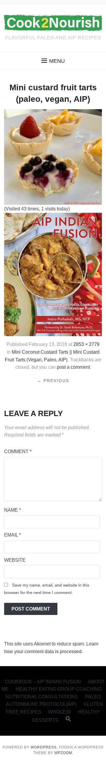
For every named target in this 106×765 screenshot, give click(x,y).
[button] (53, 61)
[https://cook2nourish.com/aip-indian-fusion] (53, 274)
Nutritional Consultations (42, 696)
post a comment (73, 367)
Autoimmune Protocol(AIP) (41, 704)
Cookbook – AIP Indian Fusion (43, 681)
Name (12, 510)
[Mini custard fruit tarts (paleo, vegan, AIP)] (53, 156)
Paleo (93, 696)
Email (12, 534)
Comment (18, 451)
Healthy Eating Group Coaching (59, 689)
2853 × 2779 (86, 344)
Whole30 (59, 711)
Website (15, 560)
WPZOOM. (63, 753)
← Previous (53, 380)
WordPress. (44, 747)
